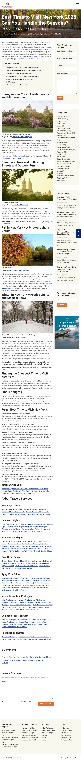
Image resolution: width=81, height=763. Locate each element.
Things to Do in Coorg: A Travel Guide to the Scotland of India (30, 657)
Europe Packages (47, 733)
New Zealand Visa (29, 585)
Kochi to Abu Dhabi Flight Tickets (37, 512)
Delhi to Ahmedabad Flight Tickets (38, 514)
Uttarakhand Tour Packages (37, 624)
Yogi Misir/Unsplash (19, 337)
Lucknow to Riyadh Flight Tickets (13, 514)
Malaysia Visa (66, 733)
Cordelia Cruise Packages (29, 610)
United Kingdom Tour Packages (20, 605)
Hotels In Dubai (7, 561)
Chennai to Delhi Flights (29, 524)
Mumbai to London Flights (11, 549)
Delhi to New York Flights (23, 551)
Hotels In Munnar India (33, 563)
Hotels (59, 145)
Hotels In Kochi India (17, 563)
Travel (59, 157)
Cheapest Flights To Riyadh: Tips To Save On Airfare (67, 325)
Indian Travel (61, 147)
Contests (60, 121)
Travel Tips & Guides (42, 34)
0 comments (68, 334)
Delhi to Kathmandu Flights (41, 546)
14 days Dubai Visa (21, 578)
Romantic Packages (22, 639)
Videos (59, 171)
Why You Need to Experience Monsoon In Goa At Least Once (65, 232)
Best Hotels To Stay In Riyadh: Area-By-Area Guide (67, 198)
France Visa (40, 585)
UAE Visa (27, 580)
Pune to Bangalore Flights (10, 524)
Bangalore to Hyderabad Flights (36, 527)
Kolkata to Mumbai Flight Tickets (13, 512)
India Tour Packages (9, 620)
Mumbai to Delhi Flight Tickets (12, 509)
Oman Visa (20, 590)
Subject (59, 66)
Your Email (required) (64, 58)
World (59, 180)
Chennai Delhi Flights (29, 735)
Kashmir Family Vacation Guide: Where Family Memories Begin (66, 252)
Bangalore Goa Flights (29, 740)
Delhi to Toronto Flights (16, 544)
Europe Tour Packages (9, 607)
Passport (60, 152)
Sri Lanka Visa (21, 583)
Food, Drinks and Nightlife (66, 138)
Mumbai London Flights (10, 737)
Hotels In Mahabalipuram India (21, 568)
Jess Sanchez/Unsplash (21, 270)
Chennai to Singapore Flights (31, 549)
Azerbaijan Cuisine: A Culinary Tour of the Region (18, 493)
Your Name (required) (65, 51)
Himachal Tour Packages (26, 622)
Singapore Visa (37, 580)
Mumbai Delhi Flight (28, 728)
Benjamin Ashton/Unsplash (22, 137)
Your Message (62, 73)
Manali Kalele (14, 34)
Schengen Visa (46, 583)
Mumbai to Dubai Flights (33, 544)
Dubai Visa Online (8, 578)
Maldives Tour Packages (10, 610)
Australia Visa (16, 585)
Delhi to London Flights (23, 546)
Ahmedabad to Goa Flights (11, 529)
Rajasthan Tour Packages (18, 624)
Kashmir (44, 735)
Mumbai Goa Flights (28, 733)
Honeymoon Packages (9, 637)
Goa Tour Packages (23, 620)
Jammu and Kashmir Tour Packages (14, 627)
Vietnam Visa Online (9, 590)
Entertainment (61, 128)
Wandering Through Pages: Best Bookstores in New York (27, 368)
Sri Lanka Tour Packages (36, 602)
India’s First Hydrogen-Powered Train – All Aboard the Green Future (25, 489)
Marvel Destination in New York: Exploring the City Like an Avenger (27, 222)
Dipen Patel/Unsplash (20, 205)
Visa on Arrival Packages (42, 637)
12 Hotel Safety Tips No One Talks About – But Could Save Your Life (25, 491)
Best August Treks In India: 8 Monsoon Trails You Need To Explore (66, 269)
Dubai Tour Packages (9, 600)
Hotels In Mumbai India (22, 561)
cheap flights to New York (31, 56)
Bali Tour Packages (25, 607)
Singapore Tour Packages (26, 600)
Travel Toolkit (56, 34)
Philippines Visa (25, 588)
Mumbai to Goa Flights (37, 531)
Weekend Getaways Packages (40, 639)
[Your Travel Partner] (8, 4)
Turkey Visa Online (12, 588)
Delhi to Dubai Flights (30, 541)
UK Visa (37, 583)
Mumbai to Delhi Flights (16, 527)
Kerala (43, 740)
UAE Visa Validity (63, 166)
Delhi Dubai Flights (8, 730)
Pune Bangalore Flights (30, 730)
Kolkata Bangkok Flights (10, 747)
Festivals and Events (64, 133)
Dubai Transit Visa (16, 580)
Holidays (60, 142)
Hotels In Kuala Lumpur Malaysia (26, 566)
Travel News (61, 159)
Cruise (59, 123)
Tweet (8, 29)
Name (4, 702)
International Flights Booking (11, 541)
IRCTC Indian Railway (64, 150)
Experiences (61, 131)
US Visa (30, 583)
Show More (7, 88)
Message (5, 682)
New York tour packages (16, 353)
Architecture (61, 116)
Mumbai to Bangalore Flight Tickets (36, 509)
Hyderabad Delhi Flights (30, 737)
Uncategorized (62, 169)
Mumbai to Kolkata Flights (30, 529)
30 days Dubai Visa (36, 578)
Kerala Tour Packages (39, 620)
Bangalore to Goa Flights (20, 531)
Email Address (26, 702)
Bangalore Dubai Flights (10, 744)
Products (60, 154)
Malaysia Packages (48, 730)
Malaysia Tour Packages (18, 602)
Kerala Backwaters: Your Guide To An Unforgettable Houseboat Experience (66, 215)
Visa (58, 173)
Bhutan (43, 737)
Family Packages (8, 639)
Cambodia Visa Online (40, 588)
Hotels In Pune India (38, 561)
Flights (59, 135)
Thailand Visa (10, 583)
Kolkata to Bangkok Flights (43, 551)
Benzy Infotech (74, 758)
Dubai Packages (47, 728)
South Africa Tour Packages (42, 605)
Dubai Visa (65, 728)
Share (20, 29)
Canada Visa (6, 585)
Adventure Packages (25, 637)
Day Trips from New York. (16, 158)
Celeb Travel (61, 119)
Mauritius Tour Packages (41, 607)
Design (59, 126)
